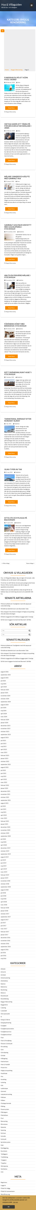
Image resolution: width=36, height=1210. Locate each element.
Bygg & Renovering (11, 112)
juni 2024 (3, 707)
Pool (2, 1118)
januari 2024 (4, 722)
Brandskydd (4, 996)
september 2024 (6, 701)
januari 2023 (4, 758)
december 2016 (5, 937)
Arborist (3, 972)
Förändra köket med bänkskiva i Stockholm (15, 325)
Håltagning (4, 1058)
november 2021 (5, 794)
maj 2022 (3, 776)
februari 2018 (5, 908)
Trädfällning (4, 1157)
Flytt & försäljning (6, 1040)
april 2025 (4, 687)
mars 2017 (4, 928)
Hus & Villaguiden (11, 4)
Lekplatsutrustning (6, 1094)
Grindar (3, 1055)
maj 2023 (3, 746)
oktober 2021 (5, 797)
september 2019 (6, 854)
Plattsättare (4, 1115)
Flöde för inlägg (5, 1188)
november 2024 (5, 695)
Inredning (3, 1079)
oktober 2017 (5, 914)
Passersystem (5, 1109)
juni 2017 (3, 925)
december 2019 (5, 848)
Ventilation (4, 1169)
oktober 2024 (5, 698)
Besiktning (4, 990)
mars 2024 (4, 716)
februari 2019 (5, 875)
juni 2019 (3, 863)
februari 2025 (5, 689)
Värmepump (4, 1166)
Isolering (3, 1082)
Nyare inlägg (29, 563)
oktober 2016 (5, 943)
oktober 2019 (5, 851)
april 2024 (4, 713)
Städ (2, 1145)
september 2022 (6, 764)
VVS (2, 1172)
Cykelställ (4, 1011)
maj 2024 (3, 710)
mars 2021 (4, 818)
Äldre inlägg (6, 563)
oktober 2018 (5, 884)
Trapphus (3, 1163)
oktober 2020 (5, 833)
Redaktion (21, 231)
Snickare (3, 1133)
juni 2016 (3, 955)
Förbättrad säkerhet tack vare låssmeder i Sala (14, 609)
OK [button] (9, 1207)
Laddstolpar (4, 1088)
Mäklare (3, 1097)
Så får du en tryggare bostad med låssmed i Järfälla (16, 620)
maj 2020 (3, 842)
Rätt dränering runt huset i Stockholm (18, 373)
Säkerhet (3, 1127)
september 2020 (6, 836)
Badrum (3, 984)
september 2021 (6, 800)
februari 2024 (5, 719)
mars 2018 (4, 905)
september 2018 (6, 887)
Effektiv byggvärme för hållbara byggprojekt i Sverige (17, 617)
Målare (3, 1100)
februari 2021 (5, 821)
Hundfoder (4, 1073)
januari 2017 (4, 934)
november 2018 (5, 881)
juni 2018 (3, 896)
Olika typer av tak (13, 469)
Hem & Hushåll (5, 1064)
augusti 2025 (4, 678)
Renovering (4, 1121)
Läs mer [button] (15, 1202)
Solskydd (3, 1139)
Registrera (4, 1182)
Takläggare (4, 1154)
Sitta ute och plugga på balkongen (15, 519)
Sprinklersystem (5, 1142)
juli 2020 (3, 839)
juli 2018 (3, 893)
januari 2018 (4, 911)
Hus (2, 1076)
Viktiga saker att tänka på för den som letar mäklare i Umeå (17, 126)
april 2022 (4, 779)
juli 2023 (3, 740)
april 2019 (4, 869)
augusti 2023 (4, 737)
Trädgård (3, 1160)
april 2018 (4, 902)
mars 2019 (4, 872)
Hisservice (4, 1067)
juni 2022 (3, 773)
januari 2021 (4, 824)
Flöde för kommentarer (8, 1191)
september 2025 (6, 675)
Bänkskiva (4, 987)
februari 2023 (5, 755)
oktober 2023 (5, 731)
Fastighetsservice (6, 1031)
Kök (2, 1085)
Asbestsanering (5, 978)
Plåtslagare (4, 1112)
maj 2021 (3, 812)
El (1, 1016)
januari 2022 (4, 788)
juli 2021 (3, 806)
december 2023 (5, 725)
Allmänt (3, 969)
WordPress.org (5, 1194)
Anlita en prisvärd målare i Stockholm (17, 276)
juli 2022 (3, 770)
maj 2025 (3, 684)
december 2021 (5, 791)
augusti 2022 (4, 767)
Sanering (3, 1130)
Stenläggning (4, 1148)
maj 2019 (3, 866)
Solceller (3, 1136)
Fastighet (3, 1025)
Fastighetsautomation (7, 1028)
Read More (11, 108)
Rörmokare (4, 1124)
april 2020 (4, 845)
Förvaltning (4, 1046)
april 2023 (4, 749)
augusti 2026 (4, 672)
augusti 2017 (4, 919)
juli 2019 (3, 860)
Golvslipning (4, 1052)
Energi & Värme (5, 1019)
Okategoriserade (6, 1103)
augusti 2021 (4, 803)
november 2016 (5, 940)
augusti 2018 (4, 890)
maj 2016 (3, 958)
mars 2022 (4, 782)
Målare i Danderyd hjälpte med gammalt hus (17, 177)
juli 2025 (3, 681)
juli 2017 (3, 922)
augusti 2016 (4, 949)
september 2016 (6, 946)
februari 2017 (5, 931)
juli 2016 (3, 952)
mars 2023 (4, 752)
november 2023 (5, 728)
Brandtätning (5, 999)
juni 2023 (3, 743)
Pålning (3, 1106)
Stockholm (4, 1151)
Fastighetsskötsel (6, 1034)
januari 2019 (4, 878)
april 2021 (4, 815)
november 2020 (5, 830)
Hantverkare (4, 1061)
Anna (19, 82)
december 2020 (5, 827)
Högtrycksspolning (6, 1070)
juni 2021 (3, 809)
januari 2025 (4, 692)
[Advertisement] (18, 48)
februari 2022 (5, 785)
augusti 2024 (4, 704)
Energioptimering (6, 1022)
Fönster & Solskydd (6, 1043)
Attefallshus (4, 981)
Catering (3, 1008)
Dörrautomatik (5, 1014)
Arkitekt (3, 975)
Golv (2, 1049)
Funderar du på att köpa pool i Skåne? (16, 79)
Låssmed (3, 1091)
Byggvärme (4, 1005)
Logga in (3, 1185)
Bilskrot (3, 993)
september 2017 (6, 917)
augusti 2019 (4, 857)
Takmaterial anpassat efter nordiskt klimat (17, 420)
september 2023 (6, 734)
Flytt (2, 1037)
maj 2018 (3, 899)
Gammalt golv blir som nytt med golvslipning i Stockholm (17, 227)
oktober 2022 (5, 761)
